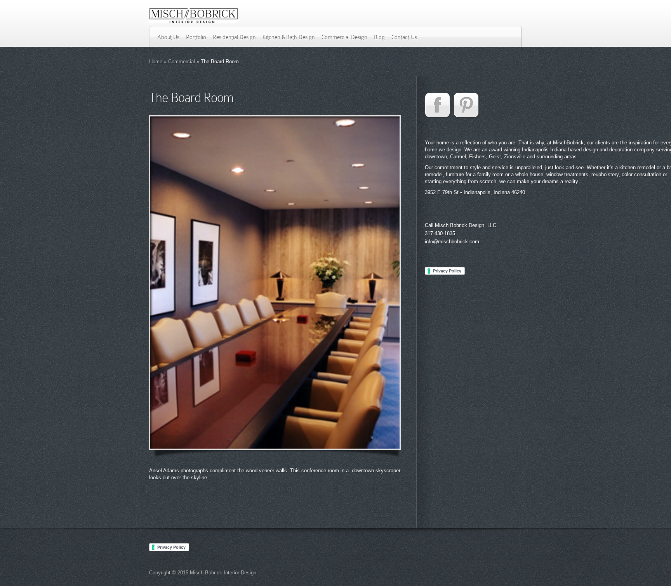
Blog (379, 37)
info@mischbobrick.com (452, 241)
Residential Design (234, 37)
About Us (168, 37)
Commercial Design (344, 37)
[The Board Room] (275, 282)
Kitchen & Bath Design (288, 37)
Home (155, 61)
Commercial (181, 61)
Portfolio (196, 37)
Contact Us (404, 37)
